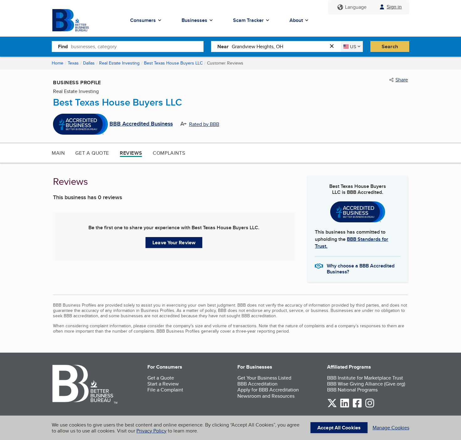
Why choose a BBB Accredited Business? (361, 268)
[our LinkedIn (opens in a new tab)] (345, 406)
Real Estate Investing (119, 63)
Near (223, 46)
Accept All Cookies (339, 427)
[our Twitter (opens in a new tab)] (332, 406)
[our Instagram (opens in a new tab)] (370, 406)
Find (63, 46)
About (296, 20)
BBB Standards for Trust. (351, 243)
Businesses (194, 20)
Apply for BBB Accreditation (268, 389)
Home (57, 63)
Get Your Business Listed (264, 377)
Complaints (169, 153)
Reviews (131, 153)
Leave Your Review (173, 242)
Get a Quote (92, 153)
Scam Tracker (248, 20)
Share (401, 79)
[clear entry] (333, 46)
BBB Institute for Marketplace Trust (365, 377)
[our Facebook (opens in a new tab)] (357, 406)
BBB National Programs (352, 389)
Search (390, 46)
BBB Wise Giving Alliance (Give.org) (366, 383)
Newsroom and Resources (265, 396)
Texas (73, 63)
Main (58, 153)
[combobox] (137, 46)
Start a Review (163, 383)
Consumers (143, 20)
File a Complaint (165, 389)
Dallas (89, 63)
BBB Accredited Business (141, 124)
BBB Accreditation (257, 383)
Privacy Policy (151, 430)
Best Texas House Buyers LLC (173, 63)
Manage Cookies (391, 428)
